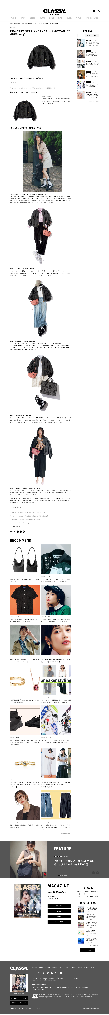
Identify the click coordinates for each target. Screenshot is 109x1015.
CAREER (69, 18)
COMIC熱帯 (85, 987)
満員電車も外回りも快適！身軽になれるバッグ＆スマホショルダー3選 (24, 580)
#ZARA (90, 896)
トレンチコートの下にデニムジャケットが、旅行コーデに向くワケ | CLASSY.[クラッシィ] (24, 661)
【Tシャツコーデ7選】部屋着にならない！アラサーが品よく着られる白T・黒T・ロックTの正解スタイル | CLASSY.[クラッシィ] (55, 785)
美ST (58, 987)
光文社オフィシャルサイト (80, 978)
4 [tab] (64, 875)
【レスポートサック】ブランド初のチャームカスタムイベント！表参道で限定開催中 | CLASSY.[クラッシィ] (55, 741)
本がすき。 (44, 989)
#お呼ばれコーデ (94, 891)
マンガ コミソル (36, 989)
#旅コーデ (82, 894)
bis (61, 987)
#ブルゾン (18, 523)
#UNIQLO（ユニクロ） (82, 896)
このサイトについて (15, 1008)
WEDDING (32, 18)
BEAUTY (23, 18)
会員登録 (45, 978)
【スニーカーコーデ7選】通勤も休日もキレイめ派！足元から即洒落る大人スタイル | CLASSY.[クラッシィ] (56, 701)
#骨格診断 (96, 896)
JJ (33, 987)
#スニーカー (93, 894)
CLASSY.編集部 (16, 526)
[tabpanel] (54, 859)
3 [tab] (62, 875)
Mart (54, 987)
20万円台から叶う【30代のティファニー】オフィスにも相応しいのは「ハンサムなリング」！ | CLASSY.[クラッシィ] (92, 96)
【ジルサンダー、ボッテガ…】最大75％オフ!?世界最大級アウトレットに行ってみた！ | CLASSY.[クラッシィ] (55, 580)
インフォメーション (37, 978)
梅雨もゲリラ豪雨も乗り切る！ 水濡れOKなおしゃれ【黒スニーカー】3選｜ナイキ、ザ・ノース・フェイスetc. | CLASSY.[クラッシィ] (25, 742)
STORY (46, 987)
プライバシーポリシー (27, 1008)
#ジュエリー (80, 891)
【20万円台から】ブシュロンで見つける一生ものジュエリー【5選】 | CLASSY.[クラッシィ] (24, 701)
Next (97, 872)
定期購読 (59, 916)
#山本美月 (13, 523)
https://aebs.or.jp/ (43, 998)
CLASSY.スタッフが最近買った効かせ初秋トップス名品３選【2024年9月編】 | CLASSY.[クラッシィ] (25, 621)
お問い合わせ (69, 978)
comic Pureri (93, 987)
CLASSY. (37, 987)
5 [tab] (66, 875)
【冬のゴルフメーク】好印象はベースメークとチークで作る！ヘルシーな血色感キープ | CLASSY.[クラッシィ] (55, 621)
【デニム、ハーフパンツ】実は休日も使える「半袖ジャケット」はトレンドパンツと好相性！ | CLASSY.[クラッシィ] (92, 75)
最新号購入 (59, 905)
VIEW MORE (88, 950)
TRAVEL (60, 18)
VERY (42, 987)
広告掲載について (53, 978)
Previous (93, 872)
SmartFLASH (79, 987)
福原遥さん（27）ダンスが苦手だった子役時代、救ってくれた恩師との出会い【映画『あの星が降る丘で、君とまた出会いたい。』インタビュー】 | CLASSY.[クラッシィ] (92, 44)
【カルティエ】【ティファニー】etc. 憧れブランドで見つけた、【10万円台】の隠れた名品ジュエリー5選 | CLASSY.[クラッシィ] (25, 785)
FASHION (13, 18)
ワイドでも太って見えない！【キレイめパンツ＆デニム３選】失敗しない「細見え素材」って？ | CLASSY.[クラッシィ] (55, 827)
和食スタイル (66, 987)
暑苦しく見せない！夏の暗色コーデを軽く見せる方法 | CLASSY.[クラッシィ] (24, 826)
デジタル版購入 (59, 922)
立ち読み (59, 911)
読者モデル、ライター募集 (39, 980)
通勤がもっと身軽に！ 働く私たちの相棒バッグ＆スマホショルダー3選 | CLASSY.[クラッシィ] (92, 54)
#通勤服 (87, 891)
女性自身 (73, 987)
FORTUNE (78, 18)
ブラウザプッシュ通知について (53, 980)
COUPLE (51, 18)
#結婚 (87, 894)
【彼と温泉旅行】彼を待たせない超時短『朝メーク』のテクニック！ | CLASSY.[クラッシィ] (55, 661)
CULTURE (42, 18)
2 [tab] (60, 875)
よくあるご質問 (61, 978)
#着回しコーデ (25, 523)
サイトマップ (37, 1008)
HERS (50, 987)
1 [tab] (59, 875)
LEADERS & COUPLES (92, 18)
